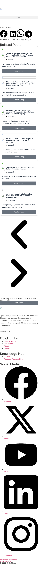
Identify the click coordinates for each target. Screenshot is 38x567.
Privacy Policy (5, 561)
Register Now (15, 4)
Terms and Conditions (8, 560)
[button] (19, 17)
